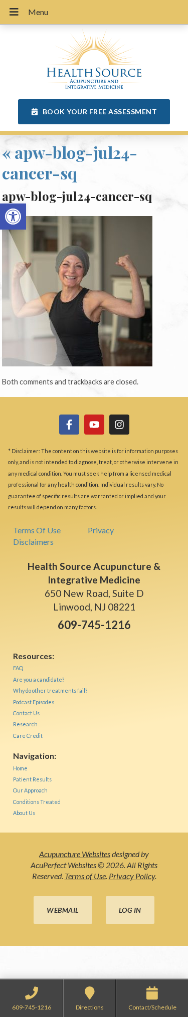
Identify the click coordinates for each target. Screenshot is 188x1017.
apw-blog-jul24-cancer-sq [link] (69, 162)
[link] (13, 217)
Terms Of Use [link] (37, 530)
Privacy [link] (101, 530)
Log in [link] (130, 910)
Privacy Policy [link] (132, 876)
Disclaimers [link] (33, 541)
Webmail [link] (63, 910)
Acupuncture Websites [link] (74, 854)
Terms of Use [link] (85, 876)
